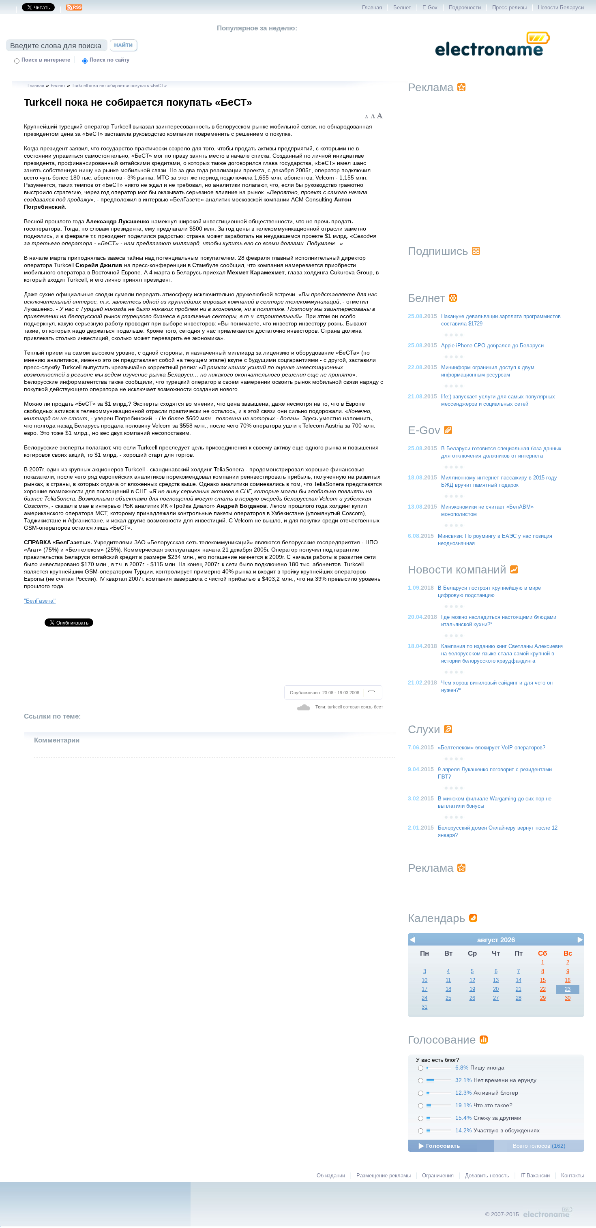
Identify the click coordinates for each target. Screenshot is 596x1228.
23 (567, 989)
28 (518, 998)
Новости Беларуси (561, 8)
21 (518, 989)
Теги (320, 706)
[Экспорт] (74, 10)
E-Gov (429, 8)
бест (378, 706)
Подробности (465, 8)
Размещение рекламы (383, 1176)
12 (472, 980)
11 (448, 980)
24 (424, 998)
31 (424, 1007)
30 (567, 998)
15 (543, 980)
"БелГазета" (40, 600)
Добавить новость (487, 1176)
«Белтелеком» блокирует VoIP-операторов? (491, 748)
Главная (372, 8)
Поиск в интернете (45, 60)
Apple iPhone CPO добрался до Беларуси (492, 346)
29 (543, 998)
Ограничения (438, 1176)
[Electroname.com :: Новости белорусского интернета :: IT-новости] (492, 61)
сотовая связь (358, 706)
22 (543, 989)
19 (472, 989)
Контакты (572, 1176)
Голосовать (443, 1145)
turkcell (335, 706)
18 (448, 989)
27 (496, 998)
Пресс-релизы (509, 8)
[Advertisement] (204, 659)
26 (472, 998)
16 (567, 980)
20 (496, 989)
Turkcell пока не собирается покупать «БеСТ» (119, 85)
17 (424, 989)
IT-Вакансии (535, 1176)
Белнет (402, 8)
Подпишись (438, 251)
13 (496, 980)
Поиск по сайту (109, 60)
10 (424, 980)
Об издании (331, 1176)
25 (448, 998)
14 (518, 980)
